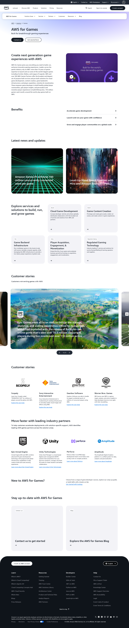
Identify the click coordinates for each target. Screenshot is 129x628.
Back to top (63, 609)
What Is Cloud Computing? (20, 580)
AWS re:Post (97, 584)
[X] (96, 617)
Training (41, 580)
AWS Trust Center (44, 584)
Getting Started (44, 577)
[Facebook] (99, 617)
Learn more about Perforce (74, 461)
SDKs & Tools (70, 580)
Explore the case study (17, 403)
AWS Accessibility (99, 595)
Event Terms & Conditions (102, 605)
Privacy (13, 621)
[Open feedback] (127, 314)
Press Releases (16, 602)
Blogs (13, 598)
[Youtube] (111, 617)
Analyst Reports (44, 598)
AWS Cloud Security (18, 591)
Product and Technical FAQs (48, 595)
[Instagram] (105, 617)
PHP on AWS (70, 595)
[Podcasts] (114, 617)
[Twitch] (108, 617)
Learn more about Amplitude (103, 461)
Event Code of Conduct (101, 602)
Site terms (22, 621)
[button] (25, 8)
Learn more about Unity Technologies (50, 467)
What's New (15, 595)
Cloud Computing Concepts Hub (22, 587)
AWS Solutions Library (46, 587)
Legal (95, 598)
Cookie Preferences (52, 621)
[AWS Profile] (123, 2)
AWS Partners (43, 602)
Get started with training (74, 484)
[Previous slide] (59, 353)
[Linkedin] (102, 617)
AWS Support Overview (101, 591)
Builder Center (71, 577)
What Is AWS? (15, 577)
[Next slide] (70, 353)
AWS (12, 23)
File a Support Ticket (100, 580)
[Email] (117, 617)
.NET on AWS (70, 584)
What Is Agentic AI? (17, 584)
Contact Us (97, 577)
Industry (18, 23)
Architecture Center (45, 591)
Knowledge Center (99, 587)
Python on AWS (71, 587)
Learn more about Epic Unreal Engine (22, 467)
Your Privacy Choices (34, 621)
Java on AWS (70, 591)
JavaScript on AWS (72, 598)
